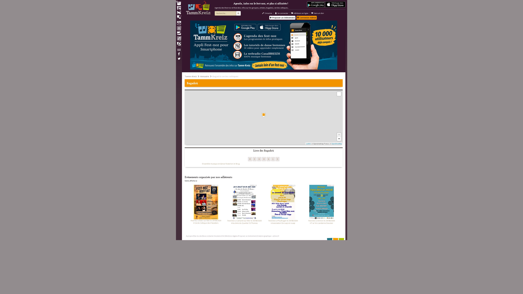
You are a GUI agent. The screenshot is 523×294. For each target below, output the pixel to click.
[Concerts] (179, 8)
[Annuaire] (179, 28)
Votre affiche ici (191, 181)
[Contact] (179, 50)
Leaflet (308, 144)
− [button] (339, 138)
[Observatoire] (179, 33)
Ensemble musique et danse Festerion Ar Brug (221, 164)
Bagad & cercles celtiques (225, 76)
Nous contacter (208, 236)
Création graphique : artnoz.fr (268, 236)
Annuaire (204, 76)
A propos (189, 236)
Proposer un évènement (283, 17)
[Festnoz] (179, 3)
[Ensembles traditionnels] (179, 16)
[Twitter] (179, 60)
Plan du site (197, 236)
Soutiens (217, 236)
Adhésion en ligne (301, 13)
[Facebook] (179, 54)
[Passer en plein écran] (339, 94)
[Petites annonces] (179, 44)
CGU (223, 236)
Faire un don (319, 13)
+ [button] (339, 134)
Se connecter (282, 13)
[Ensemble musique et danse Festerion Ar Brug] (264, 114)
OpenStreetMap (337, 144)
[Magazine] (179, 38)
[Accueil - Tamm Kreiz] (198, 8)
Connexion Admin (307, 17)
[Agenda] (179, 23)
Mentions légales (231, 236)
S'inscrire (268, 13)
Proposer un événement (247, 236)
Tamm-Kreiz (191, 76)
